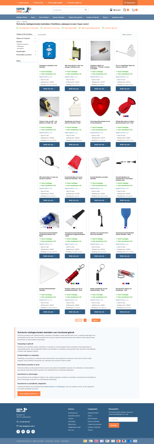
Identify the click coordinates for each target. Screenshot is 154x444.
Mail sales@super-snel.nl (27, 426)
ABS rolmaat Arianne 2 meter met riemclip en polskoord (48, 177)
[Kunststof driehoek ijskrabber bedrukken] (49, 273)
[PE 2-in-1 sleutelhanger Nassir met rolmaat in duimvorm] (126, 50)
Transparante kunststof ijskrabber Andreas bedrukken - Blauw (125, 233)
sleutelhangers (61, 386)
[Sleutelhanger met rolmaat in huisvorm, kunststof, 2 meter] (75, 106)
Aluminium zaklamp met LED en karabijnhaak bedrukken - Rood (73, 289)
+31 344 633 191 (24, 422)
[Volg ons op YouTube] (33, 431)
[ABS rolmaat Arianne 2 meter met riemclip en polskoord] (49, 162)
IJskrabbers (20, 48)
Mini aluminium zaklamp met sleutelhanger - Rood (124, 289)
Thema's (105, 17)
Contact (70, 418)
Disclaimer (57, 441)
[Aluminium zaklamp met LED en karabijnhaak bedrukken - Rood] (75, 273)
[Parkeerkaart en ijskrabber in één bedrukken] (49, 50)
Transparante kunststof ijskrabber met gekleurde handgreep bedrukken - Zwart (75, 234)
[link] (23, 10)
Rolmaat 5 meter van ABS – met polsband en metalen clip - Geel (48, 122)
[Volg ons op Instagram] (23, 431)
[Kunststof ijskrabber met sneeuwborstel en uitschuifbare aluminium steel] (126, 162)
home (36, 389)
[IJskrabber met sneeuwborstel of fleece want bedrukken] (100, 218)
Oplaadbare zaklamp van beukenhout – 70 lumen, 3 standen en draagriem (100, 67)
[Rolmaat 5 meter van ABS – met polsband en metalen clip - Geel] (49, 106)
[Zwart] (126, 116)
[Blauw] (127, 116)
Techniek (19, 41)
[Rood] (49, 116)
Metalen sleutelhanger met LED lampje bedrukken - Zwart (98, 289)
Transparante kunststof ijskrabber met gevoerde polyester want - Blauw (48, 234)
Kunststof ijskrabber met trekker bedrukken (99, 177)
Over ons (71, 430)
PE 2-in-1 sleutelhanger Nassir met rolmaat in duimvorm (125, 66)
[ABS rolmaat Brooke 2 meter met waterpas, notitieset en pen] (75, 50)
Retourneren (72, 424)
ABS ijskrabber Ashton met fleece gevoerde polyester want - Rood (125, 122)
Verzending (71, 421)
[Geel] (47, 116)
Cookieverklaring (65, 441)
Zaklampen (20, 46)
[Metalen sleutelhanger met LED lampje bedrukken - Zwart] (100, 273)
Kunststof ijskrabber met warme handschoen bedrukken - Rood (73, 177)
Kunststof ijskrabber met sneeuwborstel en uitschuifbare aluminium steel (124, 178)
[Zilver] (75, 283)
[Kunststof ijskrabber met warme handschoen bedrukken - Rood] (75, 162)
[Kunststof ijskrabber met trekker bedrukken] (100, 162)
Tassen (33, 17)
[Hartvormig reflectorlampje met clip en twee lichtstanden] (100, 106)
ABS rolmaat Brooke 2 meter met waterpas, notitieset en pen (74, 66)
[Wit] (76, 227)
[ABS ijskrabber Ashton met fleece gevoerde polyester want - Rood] (126, 106)
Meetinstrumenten (23, 44)
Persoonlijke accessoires (24, 54)
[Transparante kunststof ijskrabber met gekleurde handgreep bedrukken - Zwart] (75, 218)
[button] (130, 2)
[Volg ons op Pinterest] (28, 431)
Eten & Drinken (44, 17)
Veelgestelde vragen (74, 427)
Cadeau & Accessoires (75, 17)
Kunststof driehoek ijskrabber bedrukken (47, 289)
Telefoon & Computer (23, 38)
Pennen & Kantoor (58, 17)
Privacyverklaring (49, 441)
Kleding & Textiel (21, 17)
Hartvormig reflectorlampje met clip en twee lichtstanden (100, 122)
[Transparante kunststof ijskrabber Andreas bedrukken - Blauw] (126, 218)
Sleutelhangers (21, 51)
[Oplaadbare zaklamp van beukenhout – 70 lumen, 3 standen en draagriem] (100, 50)
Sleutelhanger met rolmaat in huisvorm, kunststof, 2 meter (73, 122)
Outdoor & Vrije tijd (92, 17)
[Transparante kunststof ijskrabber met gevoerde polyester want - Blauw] (49, 218)
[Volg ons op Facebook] (18, 431)
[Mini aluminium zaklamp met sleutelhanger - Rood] (126, 273)
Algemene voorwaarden (38, 441)
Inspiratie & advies (117, 17)
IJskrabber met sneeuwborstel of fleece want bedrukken (99, 233)
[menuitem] (23, 17)
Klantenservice (73, 413)
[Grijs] (51, 116)
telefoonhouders (49, 386)
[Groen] (73, 283)
